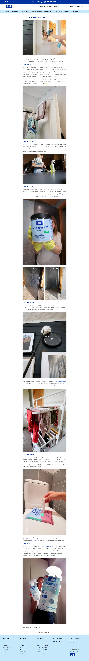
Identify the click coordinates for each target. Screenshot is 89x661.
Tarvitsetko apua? (41, 6)
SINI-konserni (22, 645)
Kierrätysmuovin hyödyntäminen (42, 645)
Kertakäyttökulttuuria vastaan (42, 647)
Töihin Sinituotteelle (23, 653)
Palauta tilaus (5, 649)
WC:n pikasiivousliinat (35, 540)
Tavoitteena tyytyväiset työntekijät (43, 653)
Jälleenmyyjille (22, 647)
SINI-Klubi (5, 651)
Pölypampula (25, 305)
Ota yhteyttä (5, 640)
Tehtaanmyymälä (23, 651)
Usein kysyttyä (5, 643)
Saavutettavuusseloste (74, 644)
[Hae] (15, 6)
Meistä (21, 640)
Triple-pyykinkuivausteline (60, 381)
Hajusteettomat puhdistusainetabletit (47, 546)
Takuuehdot (72, 642)
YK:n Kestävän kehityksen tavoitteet (43, 655)
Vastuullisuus (56, 6)
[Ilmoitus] (60, 2)
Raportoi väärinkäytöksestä (75, 647)
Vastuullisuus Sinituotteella (41, 640)
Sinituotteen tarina (23, 643)
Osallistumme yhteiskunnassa (42, 649)
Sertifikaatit (39, 651)
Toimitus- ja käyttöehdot (74, 638)
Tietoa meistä (49, 6)
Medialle (21, 649)
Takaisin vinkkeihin (45, 632)
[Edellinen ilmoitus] (28, 2)
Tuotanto (38, 643)
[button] (15, 11)
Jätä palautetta (5, 645)
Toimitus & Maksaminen (7, 647)
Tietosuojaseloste (73, 640)
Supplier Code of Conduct (74, 649)
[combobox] (26, 6)
